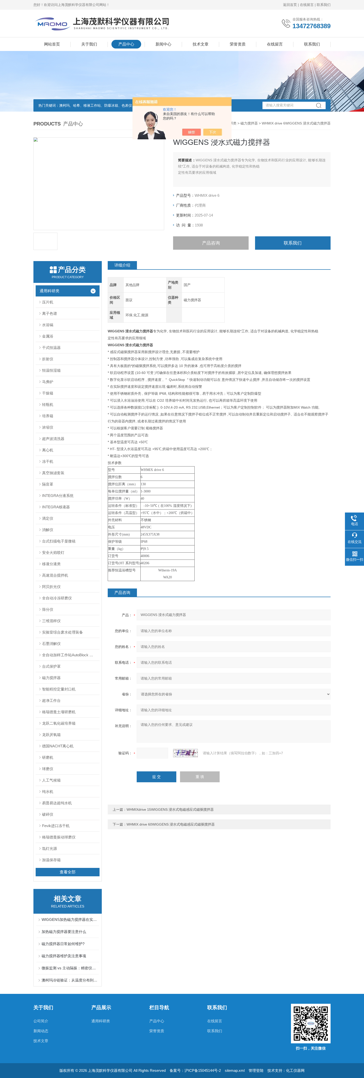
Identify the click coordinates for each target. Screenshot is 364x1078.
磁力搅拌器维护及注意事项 (64, 956)
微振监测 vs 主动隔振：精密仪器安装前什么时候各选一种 (70, 968)
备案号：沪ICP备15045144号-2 (195, 1070)
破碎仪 (47, 814)
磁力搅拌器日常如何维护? (63, 944)
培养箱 (47, 416)
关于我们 (89, 44)
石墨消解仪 (51, 643)
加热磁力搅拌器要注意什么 (64, 932)
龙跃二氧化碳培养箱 (59, 723)
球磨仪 (47, 769)
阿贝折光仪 (51, 587)
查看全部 (68, 872)
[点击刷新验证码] (185, 753)
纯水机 (47, 791)
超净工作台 (51, 700)
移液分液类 (51, 564)
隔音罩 (47, 484)
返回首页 (290, 5)
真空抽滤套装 (53, 473)
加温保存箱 (51, 860)
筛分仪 (47, 609)
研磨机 (47, 757)
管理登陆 (256, 1070)
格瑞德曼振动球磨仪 (59, 837)
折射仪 (47, 359)
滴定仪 (47, 518)
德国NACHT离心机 (58, 746)
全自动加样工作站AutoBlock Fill (68, 655)
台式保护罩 (51, 666)
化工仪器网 (295, 1070)
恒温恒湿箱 (51, 370)
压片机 (47, 302)
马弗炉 (47, 382)
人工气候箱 (51, 780)
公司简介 (40, 1021)
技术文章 (200, 44)
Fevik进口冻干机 (56, 826)
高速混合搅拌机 (55, 575)
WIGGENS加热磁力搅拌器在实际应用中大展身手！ (70, 919)
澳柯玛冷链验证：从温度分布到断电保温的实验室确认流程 (70, 980)
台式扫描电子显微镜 (59, 541)
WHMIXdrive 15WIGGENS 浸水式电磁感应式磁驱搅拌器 (170, 809)
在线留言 (307, 5)
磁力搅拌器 (249, 123)
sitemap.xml (235, 1070)
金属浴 (47, 336)
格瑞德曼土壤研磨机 (59, 712)
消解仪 (47, 530)
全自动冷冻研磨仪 (57, 598)
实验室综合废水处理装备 (62, 632)
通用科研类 (49, 291)
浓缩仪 (47, 427)
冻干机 (47, 461)
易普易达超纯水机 (57, 803)
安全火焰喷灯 (53, 552)
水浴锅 (47, 325)
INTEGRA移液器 (56, 507)
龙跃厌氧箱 (51, 735)
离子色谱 (49, 313)
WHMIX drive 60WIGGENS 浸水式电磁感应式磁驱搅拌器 (171, 824)
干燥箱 (47, 393)
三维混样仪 (51, 621)
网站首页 (52, 44)
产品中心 (126, 44)
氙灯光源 (49, 848)
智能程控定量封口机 (59, 689)
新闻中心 (163, 44)
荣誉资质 (238, 44)
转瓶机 (47, 404)
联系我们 (324, 5)
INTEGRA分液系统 (58, 495)
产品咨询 (211, 243)
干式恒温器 (51, 347)
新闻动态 (40, 1031)
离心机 (47, 450)
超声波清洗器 (53, 439)
